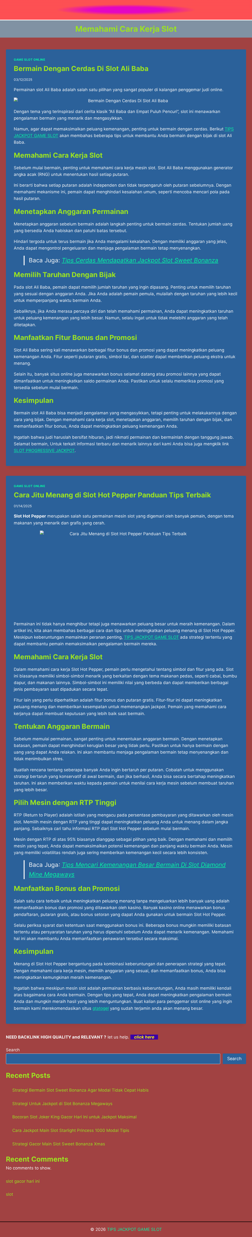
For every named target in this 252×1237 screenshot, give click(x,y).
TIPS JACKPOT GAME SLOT (134, 1229)
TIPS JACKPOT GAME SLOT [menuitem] (151, 637)
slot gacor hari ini (23, 1181)
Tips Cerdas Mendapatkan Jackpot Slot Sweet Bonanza (140, 260)
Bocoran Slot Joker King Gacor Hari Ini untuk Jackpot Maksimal (74, 1116)
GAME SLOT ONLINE (29, 59)
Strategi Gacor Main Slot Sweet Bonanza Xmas (58, 1143)
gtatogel (101, 1008)
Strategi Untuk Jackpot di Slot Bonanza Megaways (62, 1103)
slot (9, 1194)
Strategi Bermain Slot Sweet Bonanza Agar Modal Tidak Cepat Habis (80, 1090)
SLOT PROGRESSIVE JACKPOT (44, 450)
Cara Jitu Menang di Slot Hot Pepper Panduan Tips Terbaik (112, 495)
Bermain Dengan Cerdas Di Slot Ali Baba (81, 68)
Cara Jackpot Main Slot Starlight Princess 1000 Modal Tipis (70, 1130)
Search (13, 1049)
